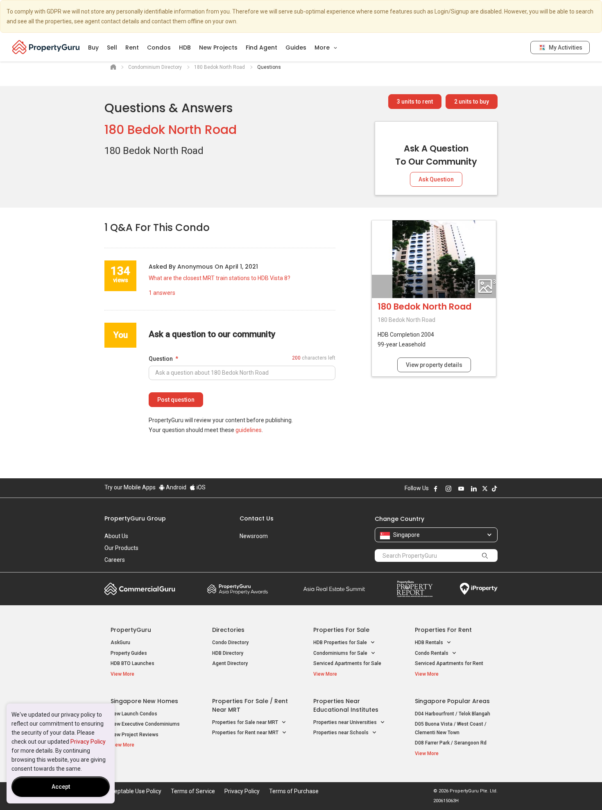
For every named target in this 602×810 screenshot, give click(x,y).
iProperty (479, 589)
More (323, 47)
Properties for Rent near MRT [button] (246, 732)
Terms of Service (193, 791)
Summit (334, 589)
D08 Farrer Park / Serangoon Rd (451, 743)
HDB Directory (227, 653)
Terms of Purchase (294, 791)
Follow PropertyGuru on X (485, 488)
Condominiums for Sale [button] (341, 653)
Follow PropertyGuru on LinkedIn (474, 488)
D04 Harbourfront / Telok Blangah (452, 714)
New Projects (218, 47)
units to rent (415, 101)
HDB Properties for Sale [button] (340, 642)
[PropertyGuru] (46, 47)
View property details (434, 365)
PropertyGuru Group (135, 518)
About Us (116, 536)
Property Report (414, 589)
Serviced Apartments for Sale (347, 663)
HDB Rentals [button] (429, 642)
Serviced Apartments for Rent (449, 663)
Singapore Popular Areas (452, 701)
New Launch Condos (134, 714)
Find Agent (261, 47)
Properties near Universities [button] (345, 722)
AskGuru (120, 642)
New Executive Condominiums (145, 724)
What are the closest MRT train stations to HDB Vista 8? (219, 278)
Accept (61, 786)
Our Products (121, 548)
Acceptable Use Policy (132, 791)
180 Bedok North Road (170, 129)
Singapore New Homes (144, 701)
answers (162, 293)
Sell (112, 47)
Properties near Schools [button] (341, 732)
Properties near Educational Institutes (345, 705)
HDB (185, 47)
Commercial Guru (139, 589)
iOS (200, 487)
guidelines (248, 430)
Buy (93, 47)
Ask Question (436, 179)
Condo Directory (230, 642)
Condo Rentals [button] (432, 653)
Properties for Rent (443, 630)
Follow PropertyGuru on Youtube (461, 488)
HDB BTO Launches (132, 663)
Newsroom (254, 536)
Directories (228, 630)
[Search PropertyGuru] (485, 555)
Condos (159, 47)
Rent (132, 47)
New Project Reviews (134, 735)
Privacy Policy (88, 741)
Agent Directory (230, 663)
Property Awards (237, 589)
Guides (295, 47)
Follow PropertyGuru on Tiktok (494, 488)
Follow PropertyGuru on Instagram (448, 488)
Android (175, 487)
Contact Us (257, 518)
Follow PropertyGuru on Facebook (436, 488)
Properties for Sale (341, 630)
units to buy (471, 101)
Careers (114, 560)
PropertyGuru (131, 630)
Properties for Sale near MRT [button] (245, 722)
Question (161, 358)
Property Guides (129, 653)
